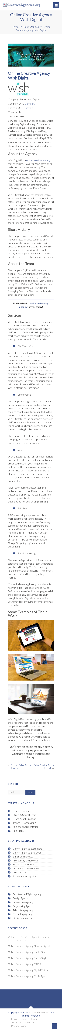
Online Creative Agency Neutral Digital (29, 945)
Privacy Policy (18, 1025)
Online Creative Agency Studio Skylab (28, 958)
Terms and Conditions (22, 1022)
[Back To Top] (54, 1026)
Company (30, 103)
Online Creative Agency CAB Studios (28, 964)
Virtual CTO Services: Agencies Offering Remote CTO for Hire (29, 938)
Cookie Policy (18, 1018)
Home (15, 26)
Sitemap (33, 1018)
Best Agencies (31, 26)
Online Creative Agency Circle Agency (28, 976)
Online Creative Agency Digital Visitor (28, 970)
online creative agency (38, 160)
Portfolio (28, 107)
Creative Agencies (39, 1012)
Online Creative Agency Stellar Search (28, 951)
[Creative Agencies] (14, 5)
